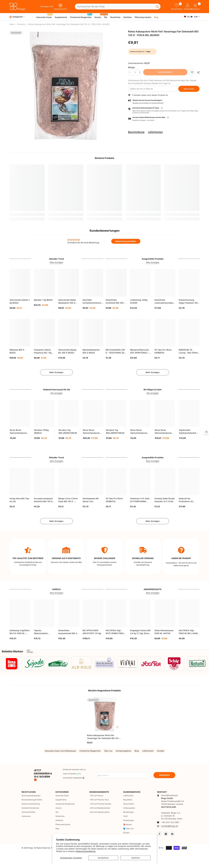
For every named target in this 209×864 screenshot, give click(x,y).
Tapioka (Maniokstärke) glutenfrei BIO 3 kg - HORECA (43, 632)
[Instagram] (166, 834)
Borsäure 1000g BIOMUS (41, 431)
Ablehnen (135, 858)
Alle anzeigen (56, 393)
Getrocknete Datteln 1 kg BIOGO (20, 301)
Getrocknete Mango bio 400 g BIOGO (67, 351)
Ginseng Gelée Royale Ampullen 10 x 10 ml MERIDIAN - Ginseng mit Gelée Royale (164, 500)
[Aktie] (197, 72)
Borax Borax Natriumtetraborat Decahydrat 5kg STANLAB (91, 431)
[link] (192, 72)
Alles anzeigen (30, 651)
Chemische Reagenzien (90, 751)
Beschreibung (136, 132)
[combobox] (114, 7)
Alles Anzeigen (56, 262)
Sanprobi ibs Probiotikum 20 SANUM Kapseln (186, 500)
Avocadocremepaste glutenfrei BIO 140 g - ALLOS (44, 500)
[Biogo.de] (11, 663)
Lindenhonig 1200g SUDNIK (138, 301)
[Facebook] (159, 834)
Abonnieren (188, 89)
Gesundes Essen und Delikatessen (60, 751)
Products (21, 24)
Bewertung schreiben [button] (125, 241)
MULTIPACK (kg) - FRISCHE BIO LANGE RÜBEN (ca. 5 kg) (188, 632)
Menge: (131, 67)
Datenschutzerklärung (85, 851)
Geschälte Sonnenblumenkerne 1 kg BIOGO (93, 301)
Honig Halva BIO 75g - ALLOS (20, 500)
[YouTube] (172, 834)
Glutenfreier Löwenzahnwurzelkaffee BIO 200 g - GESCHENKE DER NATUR (164, 301)
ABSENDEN (164, 775)
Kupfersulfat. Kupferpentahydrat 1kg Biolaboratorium (188, 431)
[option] (65, 86)
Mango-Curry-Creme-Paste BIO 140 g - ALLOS (68, 500)
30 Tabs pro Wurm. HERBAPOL (163, 351)
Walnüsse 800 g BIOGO (17, 351)
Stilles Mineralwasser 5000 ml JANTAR (164, 631)
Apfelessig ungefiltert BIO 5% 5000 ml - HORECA (20, 632)
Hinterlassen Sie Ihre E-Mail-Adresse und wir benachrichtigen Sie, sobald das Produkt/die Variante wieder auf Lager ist (162, 82)
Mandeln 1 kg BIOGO (43, 300)
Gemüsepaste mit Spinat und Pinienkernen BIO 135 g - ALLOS (92, 500)
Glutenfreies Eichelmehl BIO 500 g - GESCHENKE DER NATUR (116, 301)
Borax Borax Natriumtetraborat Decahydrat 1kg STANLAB (18, 431)
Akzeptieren (103, 858)
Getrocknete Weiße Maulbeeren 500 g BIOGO (67, 301)
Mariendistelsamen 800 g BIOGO (91, 351)
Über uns (108, 751)
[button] (163, 119)
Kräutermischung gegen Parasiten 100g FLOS (189, 301)
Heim (12, 24)
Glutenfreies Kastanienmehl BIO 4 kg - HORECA (67, 632)
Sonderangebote (123, 751)
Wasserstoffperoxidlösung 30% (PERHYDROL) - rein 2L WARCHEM (140, 351)
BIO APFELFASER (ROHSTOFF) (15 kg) (92, 631)
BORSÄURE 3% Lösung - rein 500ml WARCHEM (188, 351)
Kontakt (160, 751)
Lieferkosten (155, 132)
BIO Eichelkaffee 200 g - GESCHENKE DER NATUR (116, 351)
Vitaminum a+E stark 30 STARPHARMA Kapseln (140, 500)
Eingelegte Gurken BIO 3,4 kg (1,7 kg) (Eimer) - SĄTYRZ (140, 632)
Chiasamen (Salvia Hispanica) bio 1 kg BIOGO (42, 351)
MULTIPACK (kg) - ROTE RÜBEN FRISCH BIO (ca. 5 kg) (115, 632)
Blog (137, 751)
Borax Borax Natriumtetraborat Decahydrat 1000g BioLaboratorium (138, 431)
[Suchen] (117, 7)
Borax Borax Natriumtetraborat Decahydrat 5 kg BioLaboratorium (163, 431)
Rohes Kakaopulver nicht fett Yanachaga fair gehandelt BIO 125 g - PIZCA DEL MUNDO (104, 737)
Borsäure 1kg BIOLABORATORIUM (68, 431)
